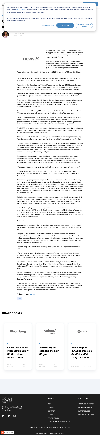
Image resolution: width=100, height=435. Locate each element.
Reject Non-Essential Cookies (84, 25)
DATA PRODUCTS (84, 411)
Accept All (65, 25)
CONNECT (51, 414)
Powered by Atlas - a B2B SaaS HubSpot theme (50, 433)
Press (19, 298)
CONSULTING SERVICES (86, 414)
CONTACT (51, 411)
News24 (32, 294)
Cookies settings (48, 25)
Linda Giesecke (18, 33)
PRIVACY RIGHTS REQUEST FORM (59, 421)
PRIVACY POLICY (53, 418)
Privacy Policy (66, 427)
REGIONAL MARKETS (85, 407)
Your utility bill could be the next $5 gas (49, 351)
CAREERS (51, 407)
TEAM (50, 404)
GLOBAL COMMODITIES (86, 404)
